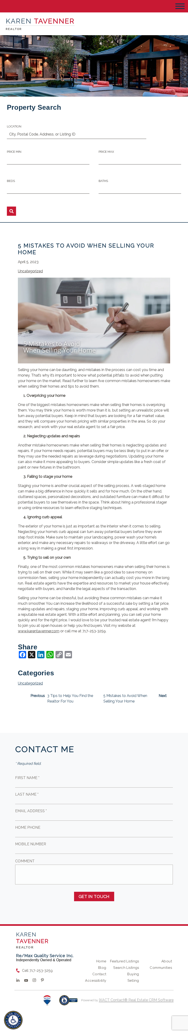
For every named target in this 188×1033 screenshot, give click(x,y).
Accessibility (95, 980)
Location (14, 126)
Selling (133, 980)
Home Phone (27, 827)
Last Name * (27, 794)
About (166, 961)
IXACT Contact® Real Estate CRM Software (136, 1000)
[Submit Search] (11, 211)
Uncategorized (30, 271)
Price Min (14, 151)
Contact (99, 974)
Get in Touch (94, 896)
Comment (25, 861)
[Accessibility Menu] (13, 1020)
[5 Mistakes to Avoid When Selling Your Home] (94, 360)
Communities (161, 968)
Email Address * (31, 811)
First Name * (27, 778)
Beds (11, 181)
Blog (102, 968)
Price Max (106, 151)
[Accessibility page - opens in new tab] (68, 1002)
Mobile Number (30, 844)
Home (101, 961)
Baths (103, 181)
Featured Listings (124, 961)
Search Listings (126, 968)
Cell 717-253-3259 (37, 970)
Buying (133, 974)
